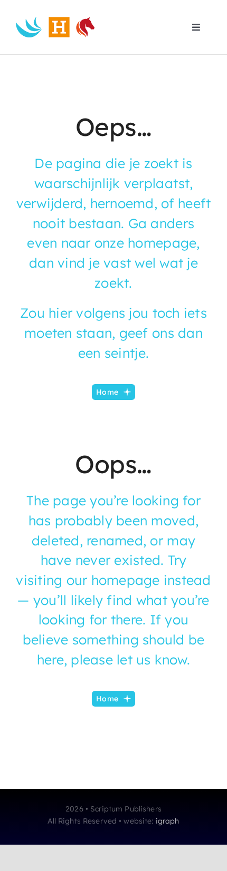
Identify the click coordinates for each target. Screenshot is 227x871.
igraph (167, 821)
